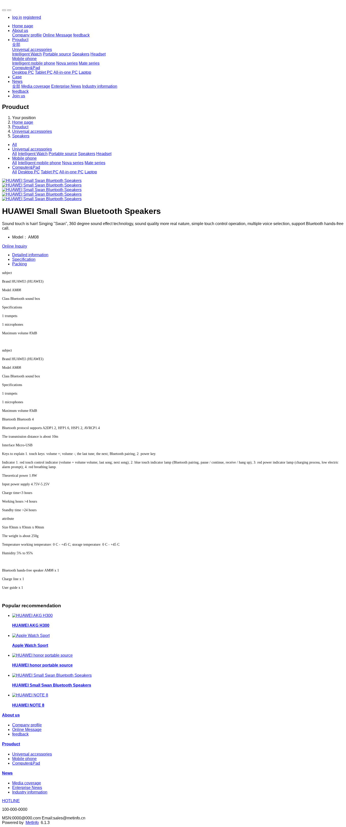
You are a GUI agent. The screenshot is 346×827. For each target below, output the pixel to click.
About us (20, 30)
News (17, 81)
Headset (98, 54)
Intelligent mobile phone (33, 63)
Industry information (99, 86)
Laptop (85, 72)
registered (32, 17)
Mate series (89, 63)
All (14, 144)
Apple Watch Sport (30, 645)
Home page (22, 26)
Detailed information (30, 255)
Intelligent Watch (27, 54)
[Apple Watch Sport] (31, 635)
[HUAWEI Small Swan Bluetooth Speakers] (52, 675)
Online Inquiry (14, 246)
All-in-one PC (65, 72)
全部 (16, 44)
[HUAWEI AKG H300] (32, 615)
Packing (19, 264)
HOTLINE (11, 801)
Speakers (80, 54)
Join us (18, 96)
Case (17, 77)
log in (17, 17)
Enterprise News (66, 86)
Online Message (57, 35)
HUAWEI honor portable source (42, 665)
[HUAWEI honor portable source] (42, 655)
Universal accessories (32, 49)
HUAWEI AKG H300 (30, 625)
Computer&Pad (26, 68)
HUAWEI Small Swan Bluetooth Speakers (51, 685)
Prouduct (20, 40)
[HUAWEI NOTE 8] (30, 695)
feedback (81, 35)
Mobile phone (24, 59)
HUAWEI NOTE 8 (28, 705)
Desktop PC (23, 72)
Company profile (27, 35)
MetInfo (32, 822)
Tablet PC (44, 72)
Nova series (67, 63)
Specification (23, 259)
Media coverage (35, 86)
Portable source (57, 54)
